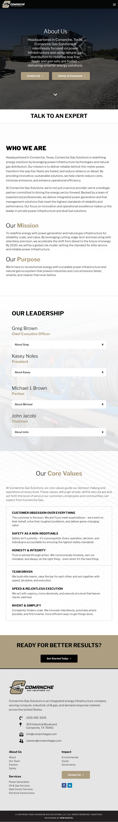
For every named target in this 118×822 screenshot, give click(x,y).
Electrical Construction (22, 793)
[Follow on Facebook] (64, 785)
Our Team (14, 761)
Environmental (70, 757)
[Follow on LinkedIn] (69, 785)
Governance (69, 764)
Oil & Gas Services (19, 785)
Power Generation (19, 781)
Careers (13, 764)
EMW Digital (66, 818)
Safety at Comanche (70, 75)
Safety (12, 768)
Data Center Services (21, 789)
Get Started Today (57, 658)
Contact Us (33, 75)
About (12, 757)
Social (65, 761)
